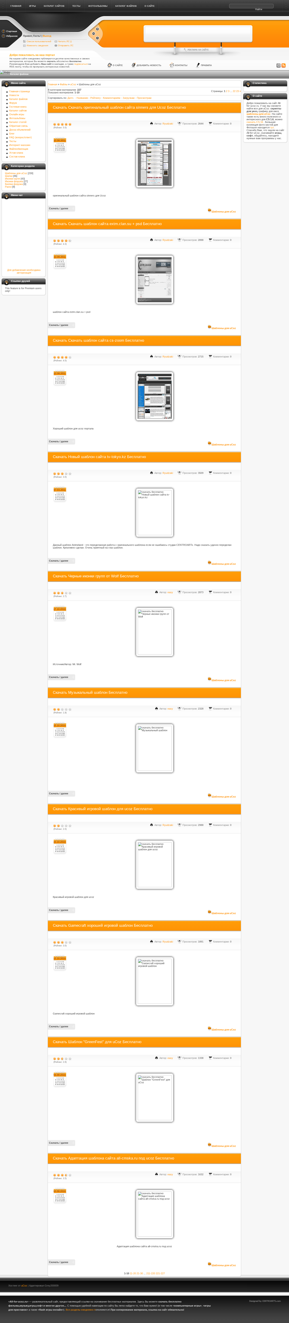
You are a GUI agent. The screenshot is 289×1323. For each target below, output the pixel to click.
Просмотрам (144, 98)
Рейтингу (95, 98)
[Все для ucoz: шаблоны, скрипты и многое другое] (55, 29)
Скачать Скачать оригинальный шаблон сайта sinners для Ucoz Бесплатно (119, 107)
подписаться (81, 64)
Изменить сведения (37, 45)
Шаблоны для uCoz (16, 173)
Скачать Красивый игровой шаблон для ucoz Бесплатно (102, 809)
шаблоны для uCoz (258, 114)
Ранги (8, 186)
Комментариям (111, 98)
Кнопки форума (14, 184)
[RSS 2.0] (283, 65)
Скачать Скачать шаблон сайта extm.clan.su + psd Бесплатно (107, 224)
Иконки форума (14, 181)
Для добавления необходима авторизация (23, 271)
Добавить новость (149, 65)
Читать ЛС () (65, 41)
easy (170, 592)
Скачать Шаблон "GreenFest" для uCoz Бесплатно (97, 1042)
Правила (206, 65)
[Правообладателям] (278, 65)
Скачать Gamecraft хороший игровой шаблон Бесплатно (103, 925)
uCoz (73, 84)
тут (272, 127)
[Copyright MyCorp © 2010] (268, 1285)
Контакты (181, 65)
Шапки (8, 176)
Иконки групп (12, 178)
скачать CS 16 (255, 122)
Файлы (64, 84)
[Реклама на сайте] (198, 49)
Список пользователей (39, 41)
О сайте (118, 65)
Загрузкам (129, 98)
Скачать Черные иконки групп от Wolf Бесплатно (96, 576)
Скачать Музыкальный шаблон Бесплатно (90, 692)
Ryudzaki (168, 123)
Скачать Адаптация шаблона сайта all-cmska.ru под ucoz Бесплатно (113, 1158)
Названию (82, 98)
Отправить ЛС (65, 45)
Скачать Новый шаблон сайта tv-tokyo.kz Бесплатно (99, 457)
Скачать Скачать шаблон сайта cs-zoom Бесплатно (98, 340)
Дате (70, 98)
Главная (52, 84)
